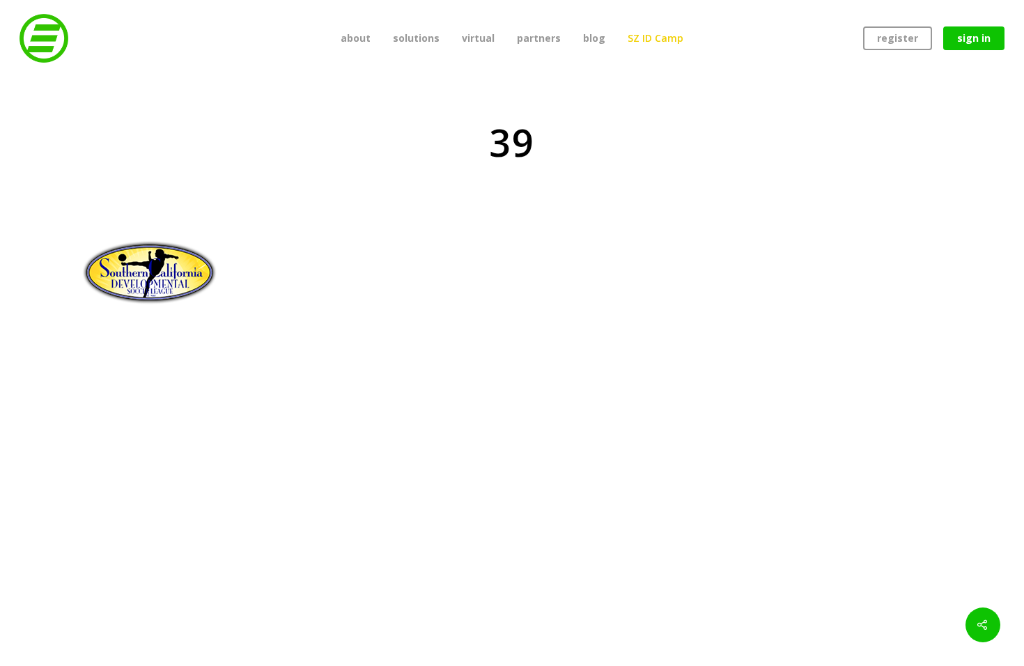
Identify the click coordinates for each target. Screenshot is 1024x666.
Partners (539, 38)
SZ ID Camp (655, 38)
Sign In (974, 38)
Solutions (416, 38)
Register (897, 38)
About (356, 38)
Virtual (478, 38)
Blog (594, 38)
